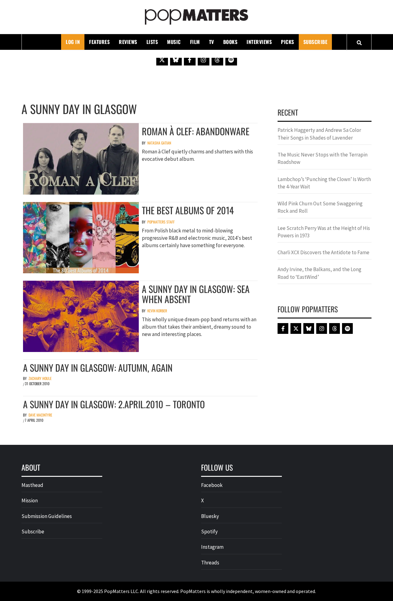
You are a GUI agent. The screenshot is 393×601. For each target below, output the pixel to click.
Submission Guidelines (46, 516)
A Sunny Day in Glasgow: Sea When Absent (196, 294)
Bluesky (210, 516)
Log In (73, 41)
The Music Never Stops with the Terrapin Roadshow (323, 158)
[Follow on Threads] (217, 59)
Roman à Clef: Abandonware (195, 131)
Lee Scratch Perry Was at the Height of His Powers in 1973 (324, 232)
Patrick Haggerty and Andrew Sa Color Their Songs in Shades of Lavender (319, 134)
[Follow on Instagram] (203, 59)
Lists (152, 41)
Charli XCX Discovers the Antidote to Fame (323, 252)
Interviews (259, 41)
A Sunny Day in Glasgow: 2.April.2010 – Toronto (114, 404)
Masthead (32, 485)
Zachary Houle (40, 378)
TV (211, 41)
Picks (287, 41)
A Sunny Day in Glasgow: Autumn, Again (98, 367)
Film (195, 41)
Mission (29, 500)
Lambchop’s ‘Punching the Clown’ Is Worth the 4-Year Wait (324, 183)
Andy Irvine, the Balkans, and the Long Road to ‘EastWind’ (319, 273)
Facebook (212, 485)
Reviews (128, 41)
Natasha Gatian (159, 142)
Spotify (209, 531)
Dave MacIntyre (40, 414)
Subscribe (315, 41)
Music (174, 41)
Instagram (212, 547)
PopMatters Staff (161, 221)
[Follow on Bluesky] (176, 59)
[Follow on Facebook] (190, 59)
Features (99, 41)
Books (230, 41)
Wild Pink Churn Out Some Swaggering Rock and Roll (320, 207)
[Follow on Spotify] (231, 59)
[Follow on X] (162, 59)
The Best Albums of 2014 (188, 210)
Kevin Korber (157, 310)
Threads (210, 562)
